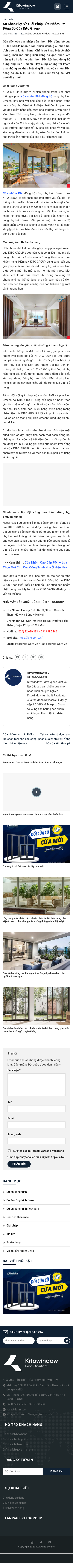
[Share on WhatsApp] (17, 657)
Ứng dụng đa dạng (13, 1497)
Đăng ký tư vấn (19, 1460)
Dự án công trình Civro (20, 1200)
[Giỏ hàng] (57, 6)
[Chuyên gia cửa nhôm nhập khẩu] (19, 6)
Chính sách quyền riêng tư (18, 1449)
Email (10, 1118)
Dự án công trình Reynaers (23, 1208)
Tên (9, 1102)
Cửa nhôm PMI (13, 193)
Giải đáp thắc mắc (18, 1217)
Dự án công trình (17, 1192)
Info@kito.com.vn (17, 1414)
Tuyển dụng (14, 1242)
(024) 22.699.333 (17, 1403)
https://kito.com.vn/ (31, 637)
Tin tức (11, 1234)
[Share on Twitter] (33, 657)
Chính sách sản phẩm (15, 1439)
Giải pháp (8, 20)
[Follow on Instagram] (32, 1542)
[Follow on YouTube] (49, 1542)
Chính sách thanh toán (16, 1444)
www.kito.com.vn (17, 1409)
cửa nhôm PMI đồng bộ (36, 96)
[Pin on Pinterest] (41, 657)
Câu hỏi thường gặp (14, 1502)
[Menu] (67, 6)
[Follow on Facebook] (23, 1542)
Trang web (14, 1134)
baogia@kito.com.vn (41, 1414)
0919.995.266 (37, 1403)
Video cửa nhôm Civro (20, 1250)
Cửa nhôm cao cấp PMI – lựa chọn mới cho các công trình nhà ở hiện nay (19, 739)
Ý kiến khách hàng (13, 1507)
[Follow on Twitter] (41, 1542)
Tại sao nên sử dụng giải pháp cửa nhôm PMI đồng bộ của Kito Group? (54, 739)
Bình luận (14, 1070)
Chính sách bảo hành (15, 1434)
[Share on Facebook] (25, 657)
